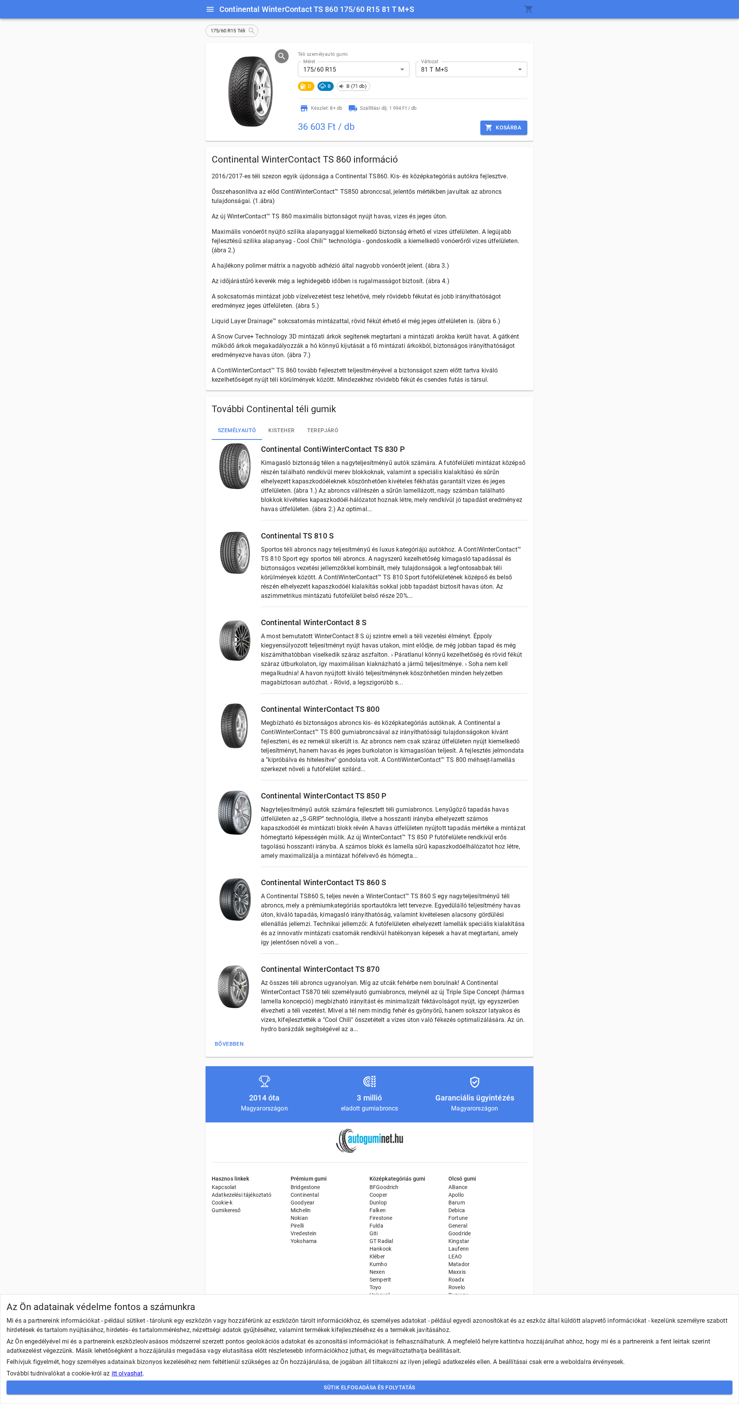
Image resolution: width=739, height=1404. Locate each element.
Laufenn (458, 1249)
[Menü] (210, 9)
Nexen (377, 1272)
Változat (429, 61)
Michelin (301, 1210)
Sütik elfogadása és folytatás (369, 1387)
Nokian (299, 1218)
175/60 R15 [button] (319, 69)
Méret (309, 61)
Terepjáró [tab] (323, 430)
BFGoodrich (384, 1187)
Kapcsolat (224, 1187)
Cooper (378, 1195)
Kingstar (458, 1241)
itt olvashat (127, 1373)
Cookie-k (222, 1202)
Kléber (377, 1256)
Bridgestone (305, 1187)
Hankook (380, 1249)
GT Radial (381, 1241)
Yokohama (304, 1241)
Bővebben (229, 1044)
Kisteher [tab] (281, 430)
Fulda (376, 1226)
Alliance (457, 1187)
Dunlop (378, 1202)
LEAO (455, 1256)
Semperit (380, 1280)
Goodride (459, 1233)
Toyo (375, 1287)
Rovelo (456, 1287)
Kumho (378, 1264)
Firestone (381, 1218)
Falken (378, 1210)
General (457, 1226)
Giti (374, 1233)
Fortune (458, 1218)
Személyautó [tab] (237, 430)
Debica (456, 1210)
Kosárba (508, 127)
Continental (305, 1195)
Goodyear (302, 1202)
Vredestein (304, 1233)
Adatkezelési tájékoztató (242, 1195)
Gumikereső (226, 1210)
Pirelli (297, 1226)
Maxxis (457, 1272)
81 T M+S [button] (434, 69)
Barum (456, 1202)
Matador (459, 1264)
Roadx (456, 1280)
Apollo (456, 1195)
